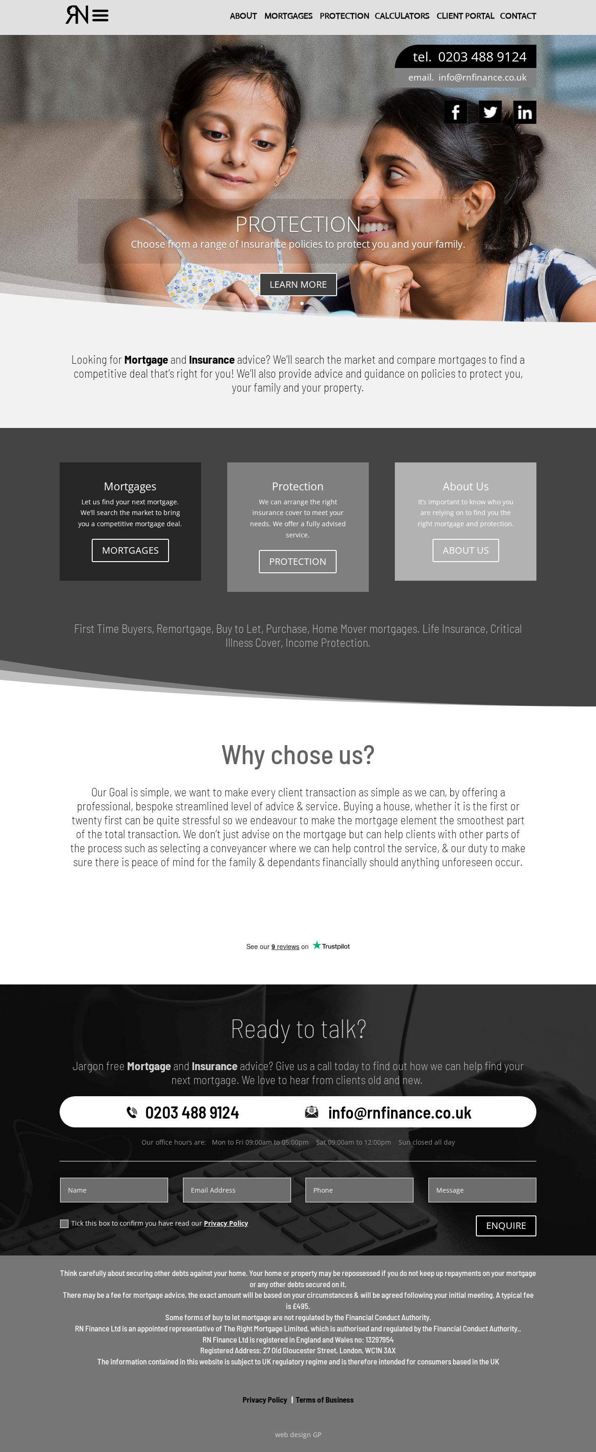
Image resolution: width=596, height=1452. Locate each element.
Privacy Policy (226, 1223)
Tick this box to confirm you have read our (159, 1223)
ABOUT (243, 16)
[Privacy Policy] (288, 1399)
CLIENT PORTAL (465, 16)
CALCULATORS (402, 16)
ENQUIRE (506, 1225)
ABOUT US (466, 550)
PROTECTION (344, 16)
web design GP (298, 1434)
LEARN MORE (298, 284)
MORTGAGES (288, 16)
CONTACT (518, 16)
